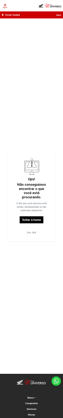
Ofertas (31, 415)
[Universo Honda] (50, 6)
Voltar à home (31, 220)
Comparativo (31, 403)
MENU (5, 7)
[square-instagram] (35, 391)
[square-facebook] (28, 391)
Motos (30, 398)
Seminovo (31, 409)
